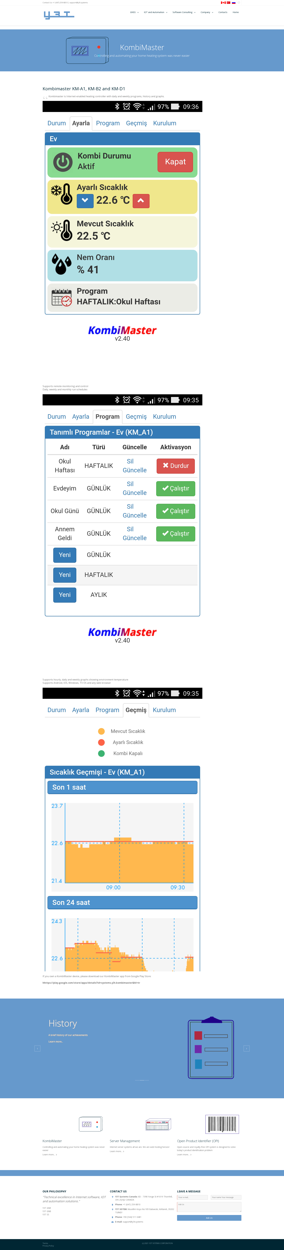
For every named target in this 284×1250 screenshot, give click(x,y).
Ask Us (209, 1217)
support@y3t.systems (79, 2)
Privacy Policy (48, 1246)
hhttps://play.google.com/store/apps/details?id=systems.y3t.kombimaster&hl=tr (91, 982)
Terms (45, 1243)
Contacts (222, 12)
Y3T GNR (47, 1208)
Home (236, 12)
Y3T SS (46, 1214)
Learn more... (56, 1041)
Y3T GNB (47, 1211)
